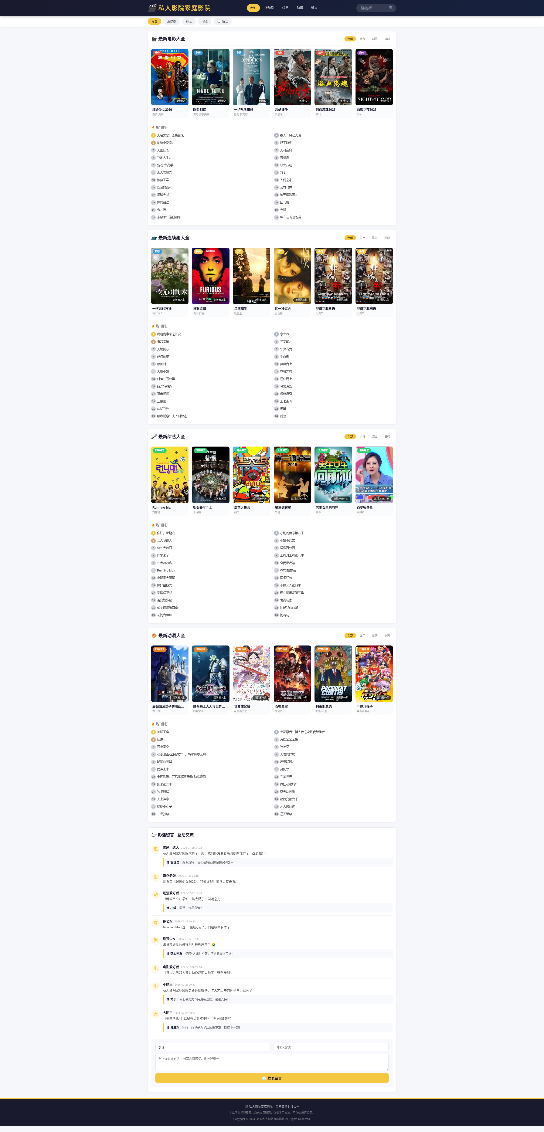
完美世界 (286, 777)
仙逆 (160, 739)
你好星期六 (164, 585)
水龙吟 (284, 334)
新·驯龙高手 (165, 165)
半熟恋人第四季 (290, 585)
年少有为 (286, 349)
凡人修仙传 (287, 806)
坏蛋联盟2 (287, 761)
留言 (314, 8)
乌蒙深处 (286, 386)
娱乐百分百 (287, 548)
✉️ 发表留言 (272, 1078)
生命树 (284, 356)
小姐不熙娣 (287, 540)
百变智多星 (164, 600)
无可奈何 (286, 150)
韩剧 (387, 237)
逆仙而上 (286, 379)
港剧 (375, 237)
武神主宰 (163, 769)
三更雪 (161, 401)
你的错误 (163, 202)
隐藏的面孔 (164, 187)
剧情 (375, 38)
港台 (375, 436)
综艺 (285, 8)
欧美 (387, 635)
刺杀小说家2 (165, 143)
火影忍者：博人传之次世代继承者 (302, 732)
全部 (350, 38)
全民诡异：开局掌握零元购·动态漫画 (181, 777)
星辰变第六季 (289, 799)
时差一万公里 (166, 379)
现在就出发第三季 (292, 592)
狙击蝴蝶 (163, 394)
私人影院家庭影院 (179, 8)
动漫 (300, 8)
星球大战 (163, 195)
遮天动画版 (287, 791)
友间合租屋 (164, 615)
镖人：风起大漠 (290, 135)
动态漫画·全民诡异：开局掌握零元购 (181, 754)
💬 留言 (222, 21)
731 (282, 172)
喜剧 (387, 38)
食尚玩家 (286, 600)
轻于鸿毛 (286, 143)
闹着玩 (284, 615)
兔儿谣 (161, 209)
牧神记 (284, 747)
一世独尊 (163, 814)
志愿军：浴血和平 (169, 217)
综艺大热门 (164, 548)
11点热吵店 (164, 563)
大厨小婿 (163, 371)
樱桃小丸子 (164, 806)
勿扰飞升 (163, 408)
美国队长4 (164, 150)
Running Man (166, 570)
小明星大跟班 (166, 578)
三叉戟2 (285, 341)
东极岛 (284, 157)
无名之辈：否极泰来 (170, 135)
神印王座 (163, 732)
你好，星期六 (166, 533)
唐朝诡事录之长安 (169, 334)
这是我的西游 (289, 607)
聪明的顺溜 (164, 761)
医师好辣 (286, 578)
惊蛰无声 (163, 180)
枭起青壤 (163, 341)
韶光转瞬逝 (164, 386)
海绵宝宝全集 (289, 739)
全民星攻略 (287, 563)
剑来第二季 (164, 784)
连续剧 (269, 8)
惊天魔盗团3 (288, 195)
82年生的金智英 (290, 217)
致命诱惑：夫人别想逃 (172, 416)
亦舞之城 (286, 371)
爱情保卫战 (164, 592)
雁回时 (161, 364)
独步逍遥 (163, 791)
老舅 (283, 408)
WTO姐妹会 (288, 570)
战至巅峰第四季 (167, 607)
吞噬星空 (163, 747)
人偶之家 (286, 180)
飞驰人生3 (164, 157)
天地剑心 (163, 349)
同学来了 (163, 555)
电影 (253, 8)
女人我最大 (164, 540)
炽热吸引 (286, 394)
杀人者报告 (164, 172)
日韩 (387, 436)
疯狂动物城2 (288, 784)
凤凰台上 (286, 364)
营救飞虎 (286, 187)
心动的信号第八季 (292, 533)
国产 (362, 237)
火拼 (283, 209)
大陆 (362, 436)
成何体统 (163, 356)
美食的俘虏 (287, 754)
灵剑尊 (284, 769)
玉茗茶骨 (286, 401)
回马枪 (284, 202)
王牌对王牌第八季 (292, 555)
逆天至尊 (286, 814)
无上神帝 (163, 799)
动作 (362, 38)
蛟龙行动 (286, 165)
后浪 (283, 416)
